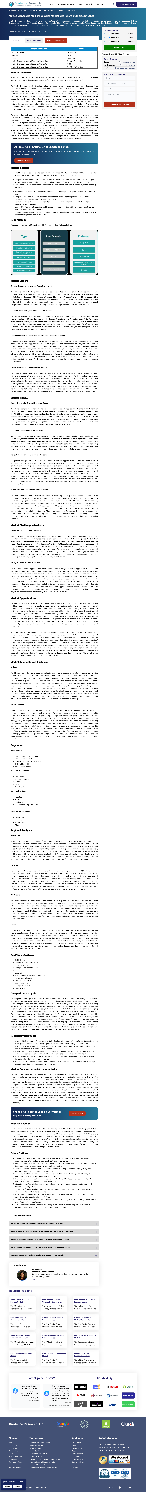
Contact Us (13, 1445)
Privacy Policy (77, 1448)
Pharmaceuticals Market (38, 1454)
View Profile (36, 1279)
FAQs (11, 1454)
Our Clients (13, 1448)
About (11, 1442)
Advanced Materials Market (39, 1465)
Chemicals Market (35, 1448)
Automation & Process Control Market (43, 1467)
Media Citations (77, 1454)
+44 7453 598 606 (128, 62)
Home (11, 10)
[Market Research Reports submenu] (75, 4)
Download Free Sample (119, 104)
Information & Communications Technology (44, 1459)
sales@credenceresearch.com (124, 68)
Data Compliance (78, 1462)
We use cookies (8, 1481)
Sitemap (75, 1467)
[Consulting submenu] (94, 4)
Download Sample (24, 160)
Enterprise (115, 41)
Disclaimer (75, 1451)
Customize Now (77, 1114)
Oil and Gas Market (36, 1451)
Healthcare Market (36, 1445)
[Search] (114, 4)
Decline (17, 1486)
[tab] (17, 40)
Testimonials (13, 1451)
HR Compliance (77, 1459)
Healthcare (18, 10)
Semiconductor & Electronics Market (42, 1462)
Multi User (115, 37)
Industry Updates (15, 1467)
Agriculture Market (36, 1456)
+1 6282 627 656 (129, 65)
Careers (74, 1445)
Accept (7, 1486)
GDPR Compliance (78, 1465)
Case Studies (76, 1442)
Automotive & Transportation (39, 1442)
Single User (115, 33)
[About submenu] (83, 4)
